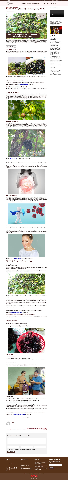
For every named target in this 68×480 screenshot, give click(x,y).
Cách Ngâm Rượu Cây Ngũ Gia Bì (19, 414)
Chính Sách (49, 3)
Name (8, 445)
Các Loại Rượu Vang (36, 3)
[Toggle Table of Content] (14, 47)
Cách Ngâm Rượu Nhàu (18, 258)
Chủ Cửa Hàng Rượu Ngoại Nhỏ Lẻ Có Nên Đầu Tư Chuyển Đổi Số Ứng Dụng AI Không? (55, 66)
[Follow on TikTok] (11, 468)
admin (14, 11)
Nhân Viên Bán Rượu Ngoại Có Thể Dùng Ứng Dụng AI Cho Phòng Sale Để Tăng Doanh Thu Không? (55, 70)
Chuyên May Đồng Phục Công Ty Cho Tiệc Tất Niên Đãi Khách (55, 42)
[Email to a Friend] (27, 417)
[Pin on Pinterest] (28, 417)
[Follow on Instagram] (7, 0)
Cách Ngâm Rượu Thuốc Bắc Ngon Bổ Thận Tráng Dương (17, 429)
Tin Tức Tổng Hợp (15, 7)
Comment (9, 437)
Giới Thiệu (29, 3)
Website (35, 445)
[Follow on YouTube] (9, 470)
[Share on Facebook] (23, 417)
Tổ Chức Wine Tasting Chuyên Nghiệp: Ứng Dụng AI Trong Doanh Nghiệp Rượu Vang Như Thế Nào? (55, 57)
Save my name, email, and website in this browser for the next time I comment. (22, 449)
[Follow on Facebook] (6, 0)
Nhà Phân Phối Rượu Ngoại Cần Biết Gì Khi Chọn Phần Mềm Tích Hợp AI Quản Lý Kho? (56, 61)
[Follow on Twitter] (8, 0)
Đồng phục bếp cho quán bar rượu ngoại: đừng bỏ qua (55, 39)
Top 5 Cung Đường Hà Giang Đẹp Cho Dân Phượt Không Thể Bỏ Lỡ (55, 74)
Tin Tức (43, 3)
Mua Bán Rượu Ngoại (24, 412)
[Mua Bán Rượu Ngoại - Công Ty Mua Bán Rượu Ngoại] (13, 3)
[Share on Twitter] (25, 417)
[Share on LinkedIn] (30, 417)
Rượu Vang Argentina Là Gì (14, 158)
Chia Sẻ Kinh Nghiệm (9, 7)
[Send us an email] (9, 0)
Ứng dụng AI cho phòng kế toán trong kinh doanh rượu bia (55, 45)
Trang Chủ (24, 3)
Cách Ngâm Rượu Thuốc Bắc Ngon (16, 312)
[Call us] (17, 468)
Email (22, 445)
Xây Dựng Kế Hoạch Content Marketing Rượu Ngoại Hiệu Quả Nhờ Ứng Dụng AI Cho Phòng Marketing (55, 53)
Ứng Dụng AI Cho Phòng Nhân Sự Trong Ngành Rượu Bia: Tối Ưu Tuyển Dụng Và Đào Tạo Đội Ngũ (55, 48)
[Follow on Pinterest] (7, 470)
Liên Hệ (54, 3)
